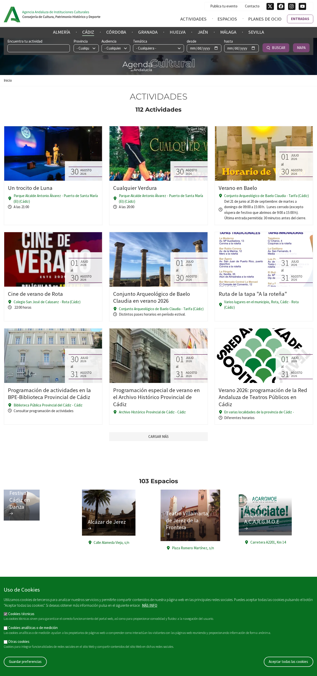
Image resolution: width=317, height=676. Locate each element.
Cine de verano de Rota (35, 293)
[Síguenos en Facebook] (281, 6)
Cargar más (158, 436)
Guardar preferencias (25, 661)
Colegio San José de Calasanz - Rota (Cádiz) (47, 302)
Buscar (278, 47)
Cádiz (88, 32)
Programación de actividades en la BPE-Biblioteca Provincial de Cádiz (49, 394)
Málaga (228, 32)
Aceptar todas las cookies (288, 661)
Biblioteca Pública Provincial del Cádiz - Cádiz (48, 405)
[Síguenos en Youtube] (302, 6)
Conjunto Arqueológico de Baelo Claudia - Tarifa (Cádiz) (266, 195)
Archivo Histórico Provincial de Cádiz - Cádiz (152, 412)
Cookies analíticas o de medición (33, 627)
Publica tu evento (224, 6)
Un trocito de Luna (30, 187)
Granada (148, 32)
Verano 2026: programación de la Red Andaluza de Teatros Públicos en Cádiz (263, 397)
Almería (61, 32)
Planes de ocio (265, 19)
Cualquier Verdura (135, 187)
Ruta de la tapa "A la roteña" (253, 293)
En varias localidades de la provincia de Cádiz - (259, 412)
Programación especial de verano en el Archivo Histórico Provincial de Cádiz (156, 397)
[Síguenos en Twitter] (270, 6)
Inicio (8, 80)
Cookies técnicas (21, 613)
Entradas (300, 18)
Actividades (193, 19)
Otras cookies (18, 641)
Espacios (227, 19)
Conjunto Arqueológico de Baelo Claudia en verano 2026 (151, 297)
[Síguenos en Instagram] (291, 6)
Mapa (301, 47)
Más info (149, 605)
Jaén (203, 32)
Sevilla (256, 32)
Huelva (177, 32)
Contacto (252, 6)
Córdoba (116, 32)
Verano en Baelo (238, 187)
